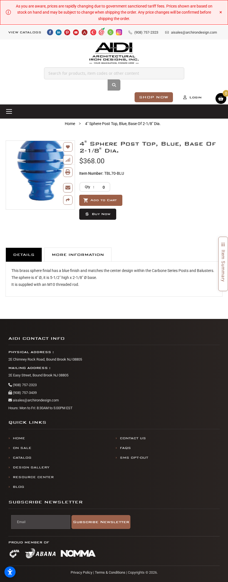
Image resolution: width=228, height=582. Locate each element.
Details (23, 254)
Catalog (22, 457)
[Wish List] (68, 147)
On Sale (22, 448)
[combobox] (114, 73)
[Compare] (68, 159)
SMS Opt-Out (134, 457)
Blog (18, 487)
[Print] (68, 172)
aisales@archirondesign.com (35, 400)
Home (70, 123)
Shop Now (153, 97)
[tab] (24, 255)
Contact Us (133, 438)
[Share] (68, 200)
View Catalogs (24, 32)
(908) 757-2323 (24, 385)
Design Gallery (31, 467)
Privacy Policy (81, 572)
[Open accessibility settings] (10, 572)
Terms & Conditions (110, 572)
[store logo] (114, 53)
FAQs (125, 448)
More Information (78, 254)
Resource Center (33, 477)
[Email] (68, 188)
